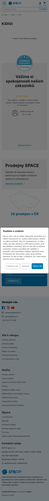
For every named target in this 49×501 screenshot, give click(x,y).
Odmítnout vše (12, 266)
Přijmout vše (37, 266)
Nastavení (25, 266)
